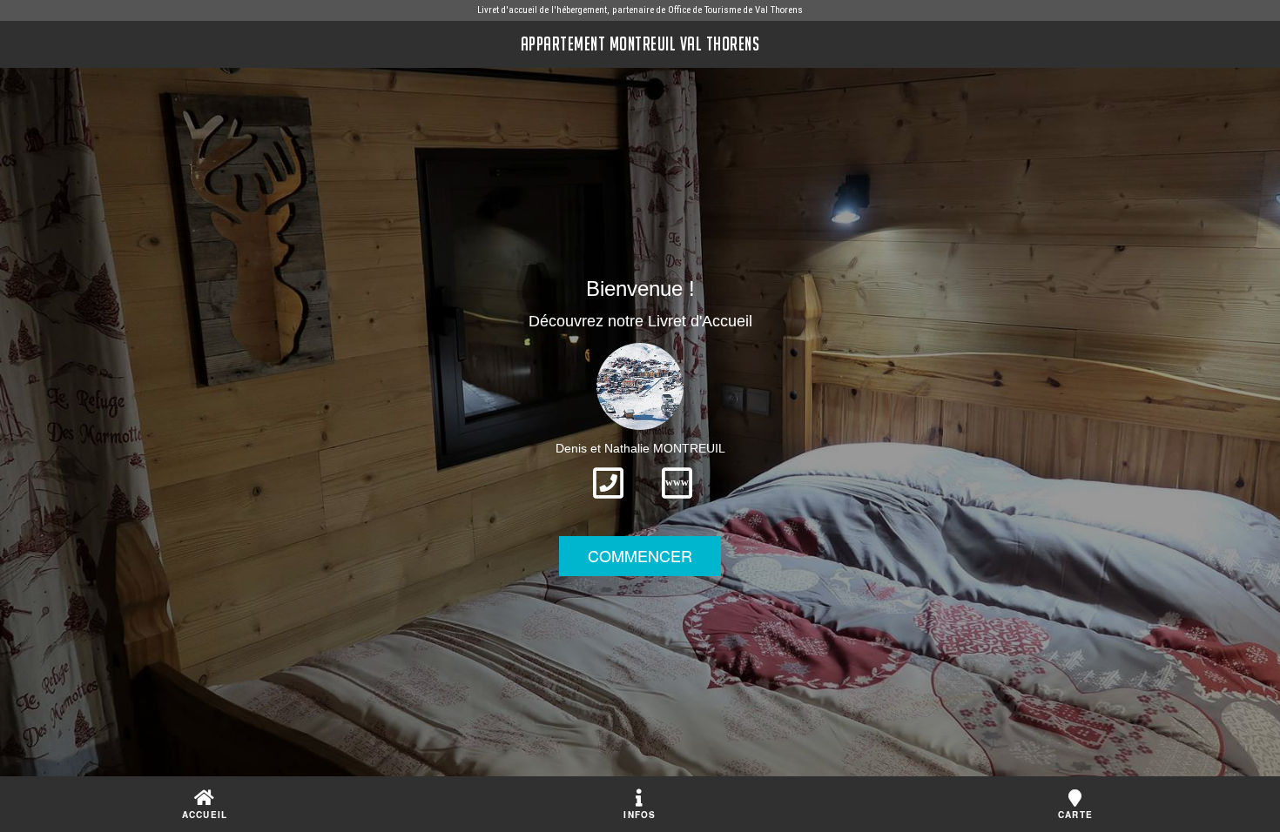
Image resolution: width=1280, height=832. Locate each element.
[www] (677, 504)
